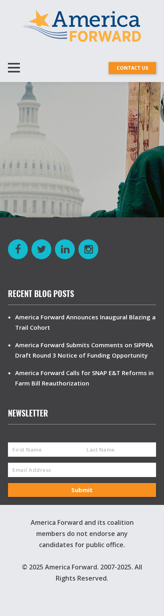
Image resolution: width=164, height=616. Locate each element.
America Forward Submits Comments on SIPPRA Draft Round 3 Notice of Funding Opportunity (84, 350)
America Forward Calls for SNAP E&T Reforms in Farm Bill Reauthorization (84, 378)
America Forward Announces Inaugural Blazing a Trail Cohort (85, 322)
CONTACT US (132, 68)
